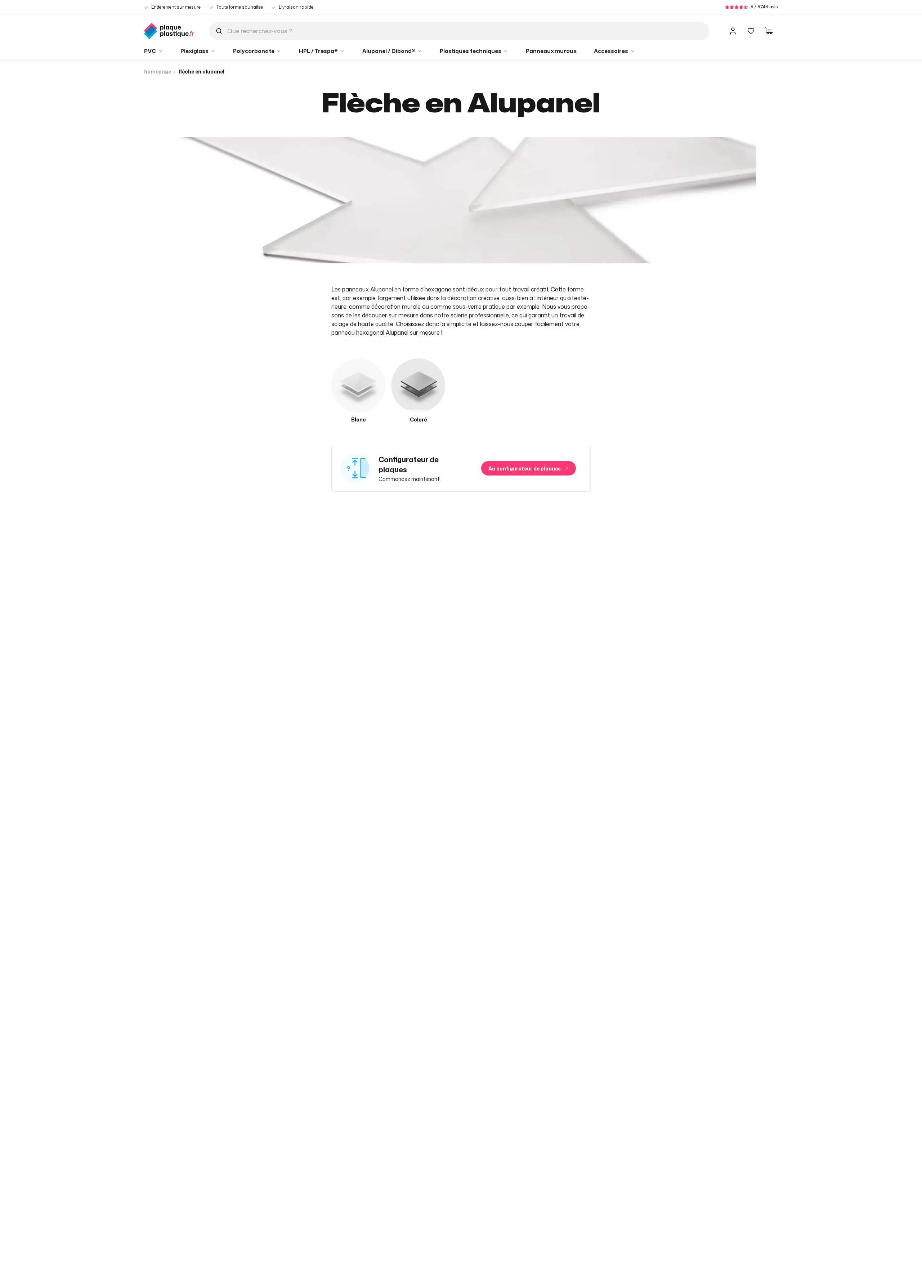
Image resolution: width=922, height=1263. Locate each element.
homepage (157, 71)
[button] (153, 51)
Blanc (358, 419)
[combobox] (459, 31)
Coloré (418, 419)
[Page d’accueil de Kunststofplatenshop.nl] (169, 31)
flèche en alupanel (201, 71)
